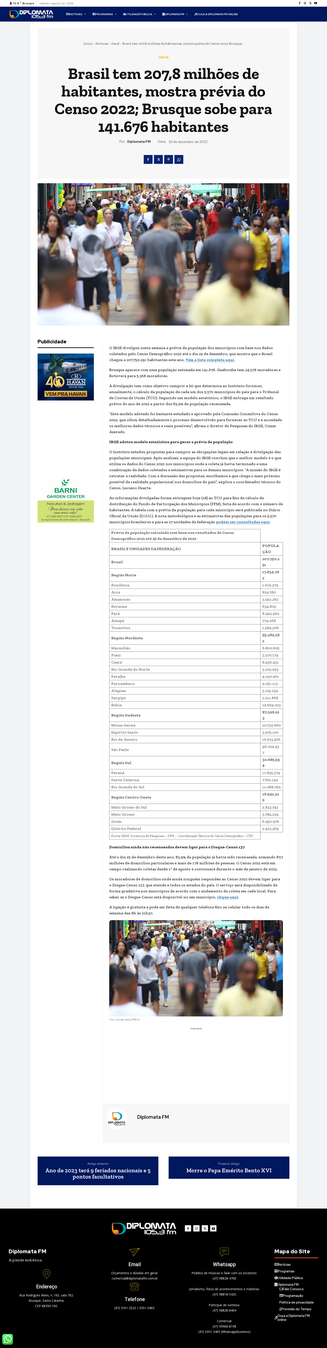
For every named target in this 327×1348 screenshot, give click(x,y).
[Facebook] (299, 3)
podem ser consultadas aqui (243, 521)
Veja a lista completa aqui (210, 359)
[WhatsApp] (178, 159)
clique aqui (227, 897)
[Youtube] (315, 3)
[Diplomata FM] (119, 1119)
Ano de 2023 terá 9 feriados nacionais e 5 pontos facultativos (98, 1173)
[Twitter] (310, 3)
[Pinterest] (168, 159)
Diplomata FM (139, 142)
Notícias (101, 44)
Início (88, 44)
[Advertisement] (71, 438)
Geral (115, 44)
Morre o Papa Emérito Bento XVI (229, 1170)
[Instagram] (305, 3)
